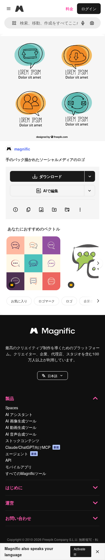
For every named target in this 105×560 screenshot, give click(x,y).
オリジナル (37, 46)
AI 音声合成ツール (20, 434)
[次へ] (98, 263)
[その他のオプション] (80, 209)
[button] (52, 375)
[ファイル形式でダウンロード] (89, 176)
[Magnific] (52, 332)
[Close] (97, 551)
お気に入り (19, 301)
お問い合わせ (18, 518)
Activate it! (79, 551)
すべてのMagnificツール (25, 473)
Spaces (11, 407)
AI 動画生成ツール (20, 427)
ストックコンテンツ (22, 440)
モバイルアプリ (18, 467)
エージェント (21, 453)
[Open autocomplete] (12, 23)
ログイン (88, 8)
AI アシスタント (19, 414)
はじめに (14, 487)
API (8, 460)
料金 (69, 8)
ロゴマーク (46, 301)
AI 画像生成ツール (20, 421)
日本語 (52, 375)
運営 (9, 503)
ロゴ (69, 301)
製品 (9, 398)
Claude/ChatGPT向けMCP (32, 447)
